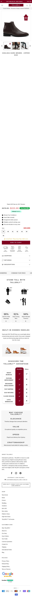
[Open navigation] (2, 5)
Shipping (4, 547)
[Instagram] (16, 473)
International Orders (7, 549)
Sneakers (4, 505)
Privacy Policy (5, 561)
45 (3, 235)
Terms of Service (6, 569)
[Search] (27, 5)
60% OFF (4, 508)
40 (8, 231)
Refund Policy (5, 563)
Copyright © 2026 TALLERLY (16, 477)
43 (22, 231)
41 (12, 231)
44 (26, 231)
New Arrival (5, 495)
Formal (3, 500)
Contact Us (5, 544)
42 (17, 231)
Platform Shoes (6, 514)
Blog (3, 552)
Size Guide (4, 538)
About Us (4, 530)
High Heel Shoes (6, 516)
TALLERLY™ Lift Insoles (8, 519)
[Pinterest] (20, 473)
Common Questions (7, 541)
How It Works (5, 536)
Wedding (4, 503)
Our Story (4, 533)
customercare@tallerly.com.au (16, 479)
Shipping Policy (6, 566)
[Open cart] (30, 5)
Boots (3, 497)
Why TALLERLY (6, 528)
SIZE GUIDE (27, 228)
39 (3, 231)
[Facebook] (12, 473)
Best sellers (5, 511)
